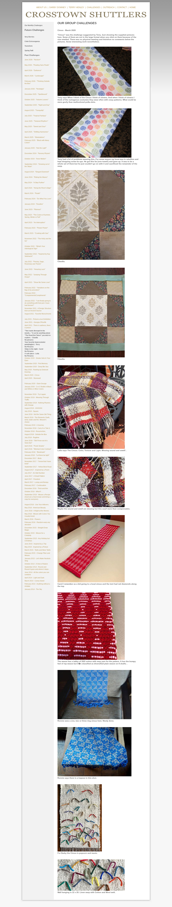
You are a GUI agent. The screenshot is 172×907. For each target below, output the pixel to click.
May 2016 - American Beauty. (35, 508)
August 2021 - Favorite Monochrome (38, 314)
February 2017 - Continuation (35, 485)
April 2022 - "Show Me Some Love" (37, 282)
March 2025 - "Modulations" (35, 137)
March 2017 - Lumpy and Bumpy (36, 482)
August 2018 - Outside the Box (36, 434)
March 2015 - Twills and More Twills (38, 550)
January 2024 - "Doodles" (34, 204)
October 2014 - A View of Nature (36, 564)
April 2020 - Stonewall (33, 378)
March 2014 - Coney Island (34, 581)
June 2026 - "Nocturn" (33, 60)
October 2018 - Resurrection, (35, 431)
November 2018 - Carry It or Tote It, (37, 428)
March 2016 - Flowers (32, 519)
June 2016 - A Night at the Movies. (37, 511)
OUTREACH (108, 7)
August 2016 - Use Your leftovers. (37, 505)
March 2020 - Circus (32, 375)
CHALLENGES (93, 7)
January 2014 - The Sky (33, 589)
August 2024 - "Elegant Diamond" (37, 172)
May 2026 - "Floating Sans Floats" (37, 65)
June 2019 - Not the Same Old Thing (38, 414)
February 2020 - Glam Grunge (35, 384)
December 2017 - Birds (33, 458)
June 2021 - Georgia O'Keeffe (35, 322)
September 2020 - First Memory (36, 363)
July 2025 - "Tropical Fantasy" (35, 116)
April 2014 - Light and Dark (34, 578)
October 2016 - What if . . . (34, 491)
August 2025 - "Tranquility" (34, 110)
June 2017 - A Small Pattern (35, 476)
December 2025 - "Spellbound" (36, 94)
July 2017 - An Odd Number (35, 473)
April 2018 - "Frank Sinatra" (34, 446)
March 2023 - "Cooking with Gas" (37, 233)
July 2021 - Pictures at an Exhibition (38, 319)
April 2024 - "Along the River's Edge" (38, 188)
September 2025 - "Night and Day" (37, 105)
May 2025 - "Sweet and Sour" (35, 126)
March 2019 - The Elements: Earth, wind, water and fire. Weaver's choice (37, 420)
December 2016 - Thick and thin (36, 488)
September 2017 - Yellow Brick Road (38, 467)
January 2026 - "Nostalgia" (34, 89)
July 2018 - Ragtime (32, 437)
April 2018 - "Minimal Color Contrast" (38, 449)
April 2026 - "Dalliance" (33, 70)
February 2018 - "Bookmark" (35, 452)
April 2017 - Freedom (32, 479)
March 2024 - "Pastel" (32, 193)
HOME (133, 7)
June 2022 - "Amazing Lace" (35, 269)
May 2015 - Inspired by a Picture (36, 547)
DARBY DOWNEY (57, 7)
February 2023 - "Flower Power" (36, 228)
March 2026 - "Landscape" (34, 76)
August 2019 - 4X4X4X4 (33, 408)
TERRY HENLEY (76, 7)
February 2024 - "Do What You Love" (38, 199)
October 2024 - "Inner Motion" (35, 159)
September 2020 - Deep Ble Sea (36, 367)
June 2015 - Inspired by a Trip (35, 544)
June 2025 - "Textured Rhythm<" (36, 121)
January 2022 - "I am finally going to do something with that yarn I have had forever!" (38, 303)
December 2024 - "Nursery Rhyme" (37, 153)
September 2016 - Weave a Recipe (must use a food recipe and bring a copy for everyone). (37, 497)
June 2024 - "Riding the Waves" (36, 177)
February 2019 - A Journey (34, 425)
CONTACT (122, 7)
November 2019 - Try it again (35, 394)
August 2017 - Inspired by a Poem (37, 470)
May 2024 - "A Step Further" (35, 183)
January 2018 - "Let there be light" (37, 455)
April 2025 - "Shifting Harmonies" (37, 132)
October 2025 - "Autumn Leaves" (36, 100)
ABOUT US (41, 7)
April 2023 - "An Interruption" (35, 222)
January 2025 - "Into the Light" (35, 148)
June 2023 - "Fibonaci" (33, 209)
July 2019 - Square (31, 411)
